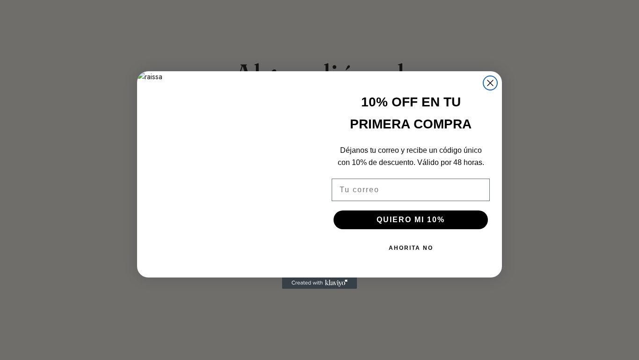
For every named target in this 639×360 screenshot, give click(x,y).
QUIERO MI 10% (411, 220)
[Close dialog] (490, 83)
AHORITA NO (411, 248)
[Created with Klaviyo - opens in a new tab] (319, 283)
